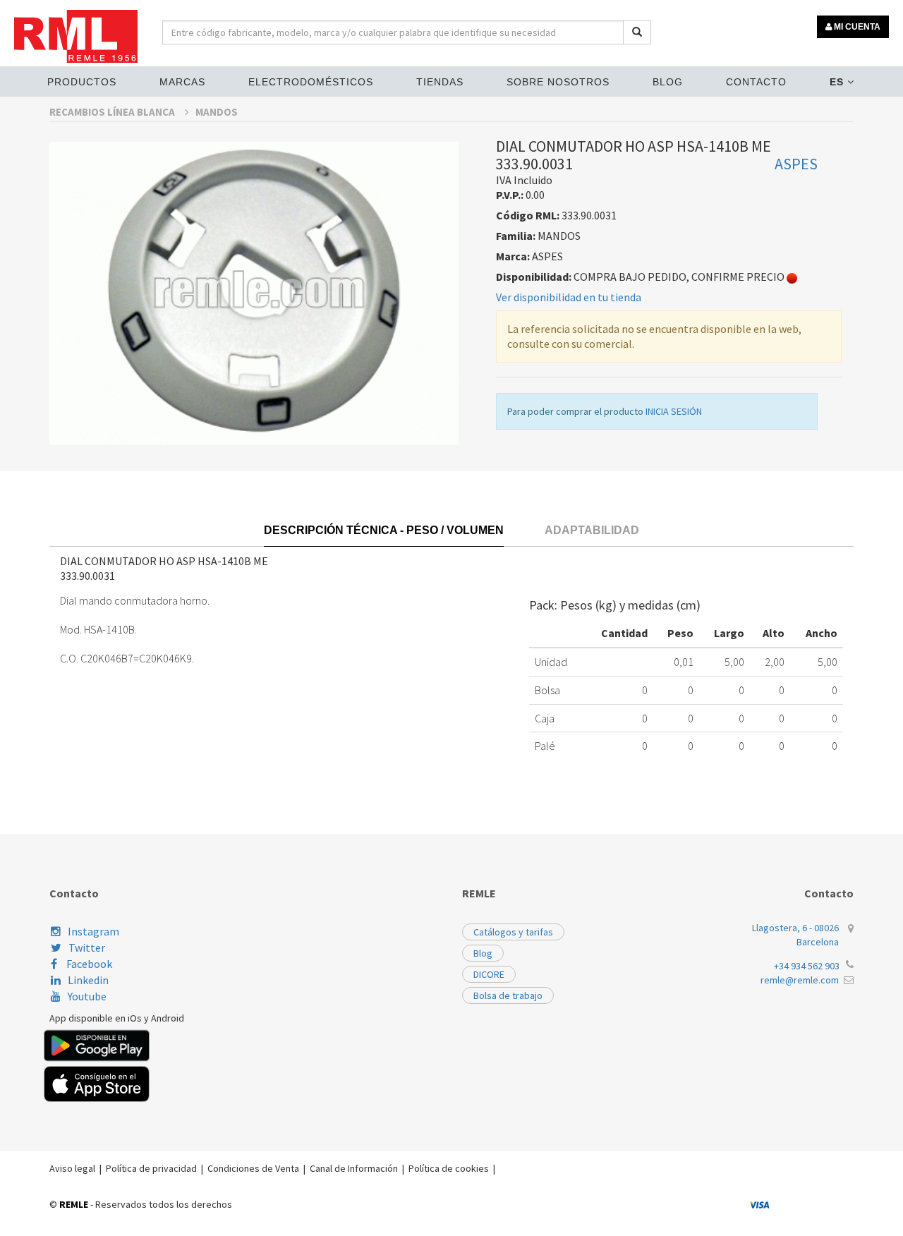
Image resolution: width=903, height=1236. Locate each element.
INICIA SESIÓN (674, 411)
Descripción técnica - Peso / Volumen (384, 530)
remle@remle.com (799, 980)
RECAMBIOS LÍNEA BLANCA (113, 112)
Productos (81, 81)
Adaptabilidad (592, 530)
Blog (668, 81)
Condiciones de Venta (253, 1168)
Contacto (756, 81)
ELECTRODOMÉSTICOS (310, 81)
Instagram (93, 931)
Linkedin (88, 980)
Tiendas (439, 81)
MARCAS (182, 81)
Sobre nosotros (558, 81)
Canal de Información (354, 1168)
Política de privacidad (151, 1168)
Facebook (88, 964)
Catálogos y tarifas (513, 932)
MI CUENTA (856, 27)
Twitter (86, 947)
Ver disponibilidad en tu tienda (568, 297)
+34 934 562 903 (807, 965)
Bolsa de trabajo (508, 995)
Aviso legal (72, 1168)
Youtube (87, 996)
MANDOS (216, 112)
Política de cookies (448, 1168)
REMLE (73, 1204)
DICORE (488, 974)
